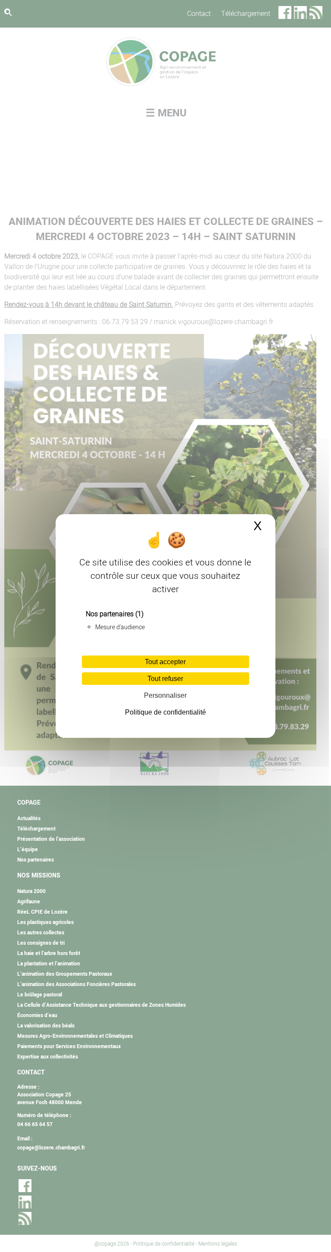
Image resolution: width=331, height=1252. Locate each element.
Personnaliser (165, 695)
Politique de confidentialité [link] (165, 712)
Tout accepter (165, 661)
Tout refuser (165, 678)
